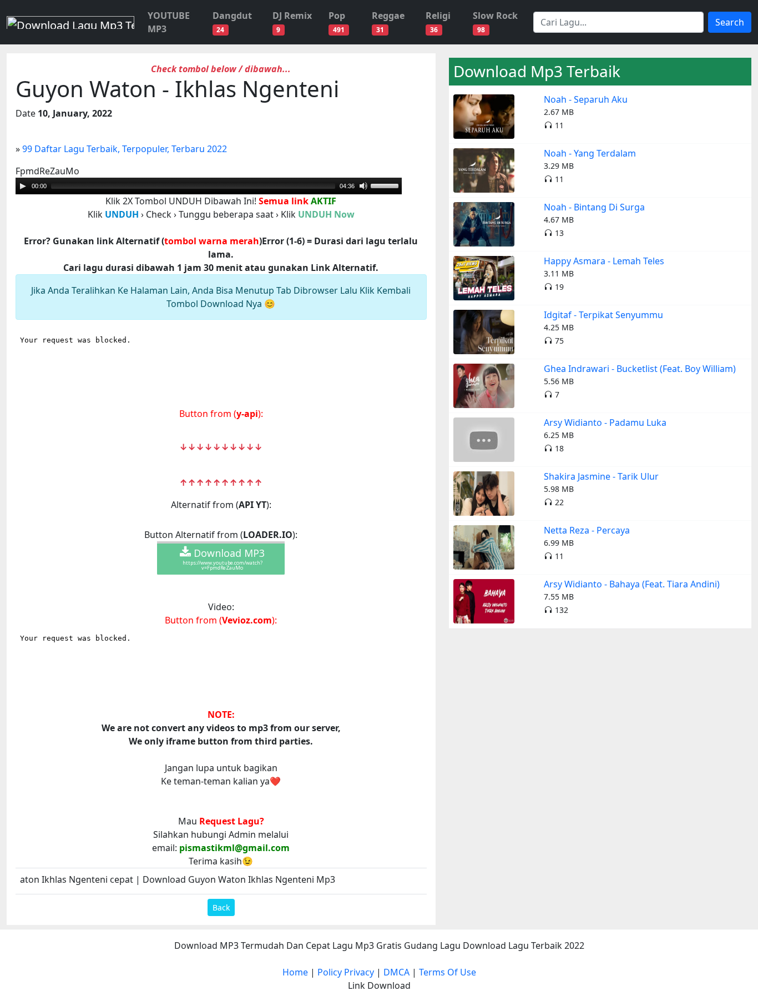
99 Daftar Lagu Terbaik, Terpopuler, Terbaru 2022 (124, 149)
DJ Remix (292, 21)
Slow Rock (495, 21)
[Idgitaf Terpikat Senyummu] (483, 331)
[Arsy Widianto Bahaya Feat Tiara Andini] (483, 600)
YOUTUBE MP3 (169, 22)
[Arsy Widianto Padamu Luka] (483, 438)
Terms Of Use (447, 972)
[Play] (22, 186)
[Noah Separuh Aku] (483, 115)
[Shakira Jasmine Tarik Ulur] (483, 492)
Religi (438, 21)
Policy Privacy (345, 972)
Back (221, 907)
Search (729, 22)
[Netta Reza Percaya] (483, 546)
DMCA (396, 972)
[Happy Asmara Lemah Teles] (483, 277)
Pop (337, 21)
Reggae (388, 21)
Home (295, 972)
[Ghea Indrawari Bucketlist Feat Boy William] (483, 385)
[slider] (193, 186)
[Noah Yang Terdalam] (483, 169)
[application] (209, 186)
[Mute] (363, 186)
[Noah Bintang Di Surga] (483, 223)
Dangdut (232, 21)
